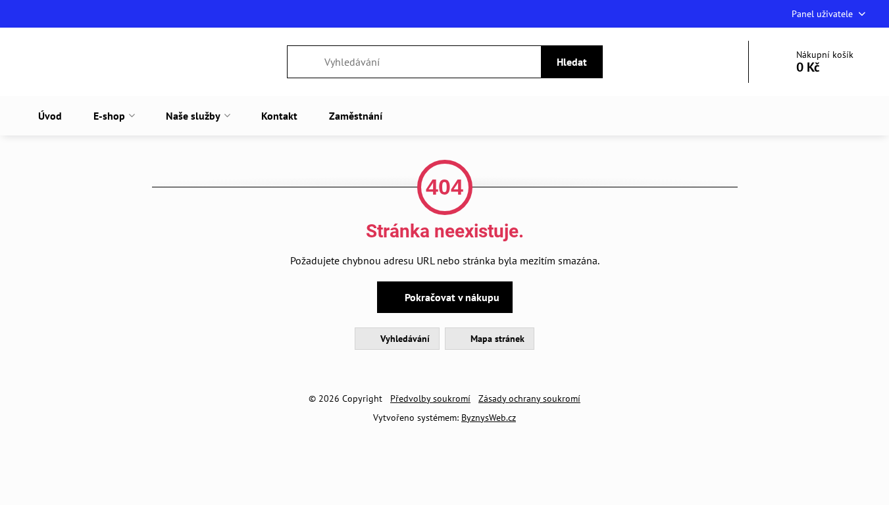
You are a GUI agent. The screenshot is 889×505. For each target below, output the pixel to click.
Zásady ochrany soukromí (529, 398)
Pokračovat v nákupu (450, 297)
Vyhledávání (404, 339)
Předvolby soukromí (430, 398)
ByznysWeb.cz (488, 417)
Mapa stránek (496, 339)
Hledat (572, 61)
